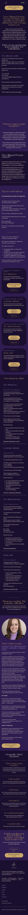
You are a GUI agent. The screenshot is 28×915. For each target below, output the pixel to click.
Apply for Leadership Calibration (12, 492)
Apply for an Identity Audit (10, 589)
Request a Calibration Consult (11, 441)
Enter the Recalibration (9, 548)
